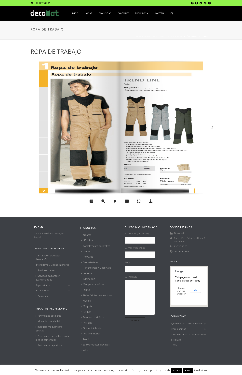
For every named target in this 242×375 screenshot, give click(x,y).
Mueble (87, 300)
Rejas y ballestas (92, 333)
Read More (200, 370)
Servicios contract (47, 270)
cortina (86, 251)
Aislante (87, 234)
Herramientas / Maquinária (97, 267)
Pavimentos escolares (49, 315)
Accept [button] (176, 370)
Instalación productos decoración (48, 257)
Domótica (88, 256)
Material (160, 13)
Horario (177, 339)
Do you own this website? (181, 291)
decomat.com (181, 251)
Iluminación (89, 278)
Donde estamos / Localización (187, 334)
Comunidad (105, 13)
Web (175, 345)
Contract (123, 13)
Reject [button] (188, 370)
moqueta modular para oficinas (49, 328)
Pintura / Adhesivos (93, 328)
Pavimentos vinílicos (93, 317)
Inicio (75, 13)
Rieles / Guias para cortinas (97, 295)
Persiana (87, 322)
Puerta (86, 289)
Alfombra (88, 240)
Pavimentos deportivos (50, 345)
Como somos (178, 328)
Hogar (88, 13)
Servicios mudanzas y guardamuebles (48, 277)
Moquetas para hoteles (50, 321)
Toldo (86, 339)
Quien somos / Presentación (186, 323)
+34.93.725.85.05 (42, 2)
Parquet (87, 311)
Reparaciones (43, 285)
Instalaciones (43, 290)
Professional (151, 36)
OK (195, 289)
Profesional (142, 13)
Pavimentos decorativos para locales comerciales (52, 337)
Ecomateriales (90, 262)
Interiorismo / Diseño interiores (52, 264)
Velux (85, 350)
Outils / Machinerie (172, 36)
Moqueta (88, 306)
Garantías (43, 296)
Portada (136, 36)
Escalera (87, 273)
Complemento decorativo (96, 246)
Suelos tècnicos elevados (96, 344)
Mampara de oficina (93, 284)
